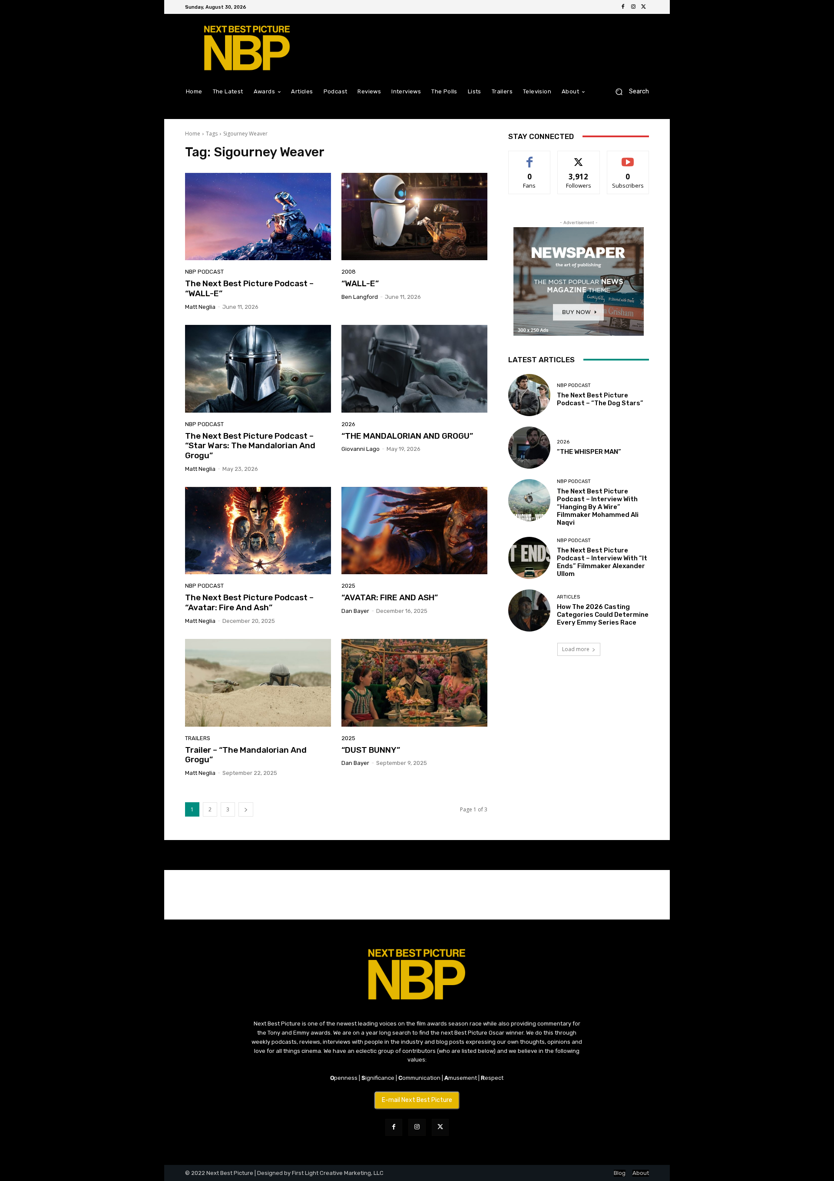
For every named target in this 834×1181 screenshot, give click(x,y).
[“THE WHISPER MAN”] (529, 448)
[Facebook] (623, 7)
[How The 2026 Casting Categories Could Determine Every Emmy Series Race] (529, 610)
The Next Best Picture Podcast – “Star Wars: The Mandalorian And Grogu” (250, 446)
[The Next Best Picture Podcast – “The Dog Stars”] (529, 395)
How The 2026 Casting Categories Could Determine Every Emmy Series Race (603, 614)
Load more (575, 649)
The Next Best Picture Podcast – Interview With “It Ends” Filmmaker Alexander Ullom (602, 562)
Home (192, 133)
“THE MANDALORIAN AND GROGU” (407, 436)
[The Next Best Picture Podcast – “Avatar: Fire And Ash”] (258, 531)
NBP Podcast (204, 272)
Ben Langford (359, 297)
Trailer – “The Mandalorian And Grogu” (246, 755)
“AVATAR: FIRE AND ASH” (389, 597)
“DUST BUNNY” (370, 750)
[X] (644, 7)
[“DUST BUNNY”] (414, 683)
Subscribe (628, 157)
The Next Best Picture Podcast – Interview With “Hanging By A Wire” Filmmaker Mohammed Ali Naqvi (598, 506)
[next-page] (245, 809)
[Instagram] (633, 7)
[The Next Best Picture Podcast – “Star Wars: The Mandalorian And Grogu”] (258, 369)
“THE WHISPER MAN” (589, 452)
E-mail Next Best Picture (417, 1100)
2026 (348, 424)
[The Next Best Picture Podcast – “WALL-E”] (258, 217)
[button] (629, 91)
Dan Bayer (355, 611)
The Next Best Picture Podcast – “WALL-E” (249, 288)
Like (530, 157)
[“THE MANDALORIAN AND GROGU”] (414, 369)
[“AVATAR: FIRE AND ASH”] (414, 531)
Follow (579, 157)
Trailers (197, 738)
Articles (568, 597)
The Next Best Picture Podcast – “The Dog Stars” (600, 399)
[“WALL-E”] (414, 217)
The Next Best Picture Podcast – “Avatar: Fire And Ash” (249, 602)
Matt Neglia (200, 307)
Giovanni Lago (360, 449)
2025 (348, 586)
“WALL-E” (360, 283)
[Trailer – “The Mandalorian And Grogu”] (258, 683)
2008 (348, 272)
